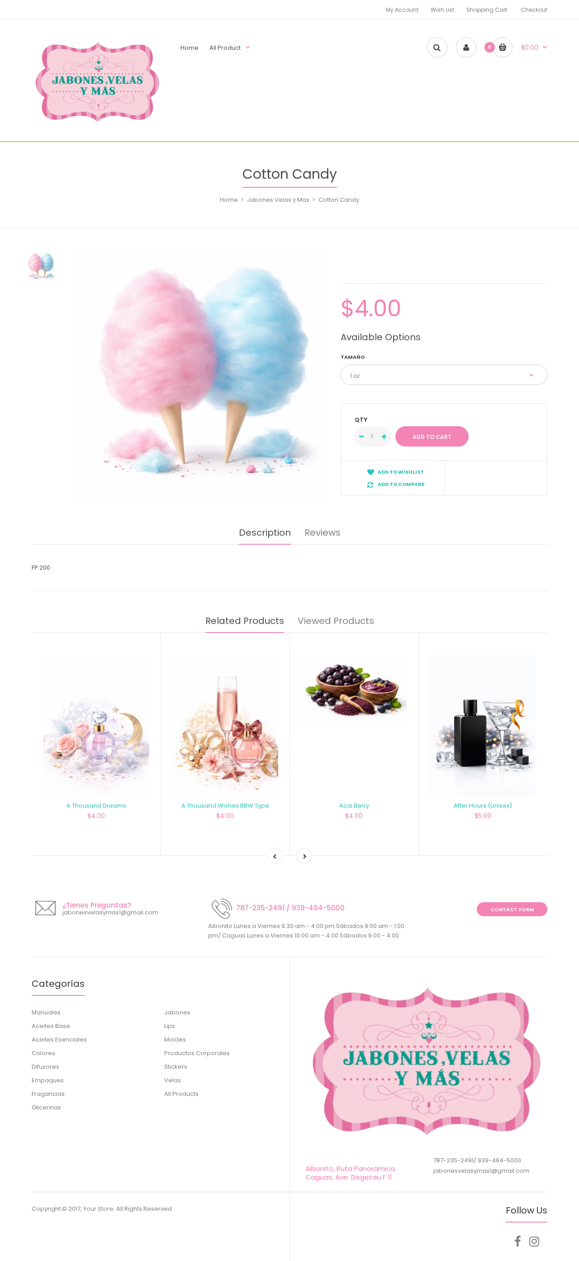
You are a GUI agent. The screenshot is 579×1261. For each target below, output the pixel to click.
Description (265, 532)
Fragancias (48, 1094)
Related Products (244, 620)
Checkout (534, 10)
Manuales (46, 1012)
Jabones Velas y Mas (278, 199)
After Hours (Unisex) (483, 805)
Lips (169, 1026)
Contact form (512, 909)
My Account (402, 10)
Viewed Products (336, 620)
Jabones (177, 1012)
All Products (181, 1094)
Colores (43, 1053)
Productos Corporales (197, 1053)
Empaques (48, 1080)
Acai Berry (354, 805)
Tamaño (353, 357)
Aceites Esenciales (59, 1039)
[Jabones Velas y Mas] (97, 123)
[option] (202, 376)
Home (229, 199)
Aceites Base (51, 1026)
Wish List (442, 10)
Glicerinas (46, 1107)
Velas (172, 1080)
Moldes (175, 1039)
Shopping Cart (486, 10)
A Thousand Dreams (96, 805)
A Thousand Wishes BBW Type (225, 805)
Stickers (175, 1066)
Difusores (45, 1066)
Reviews (322, 532)
